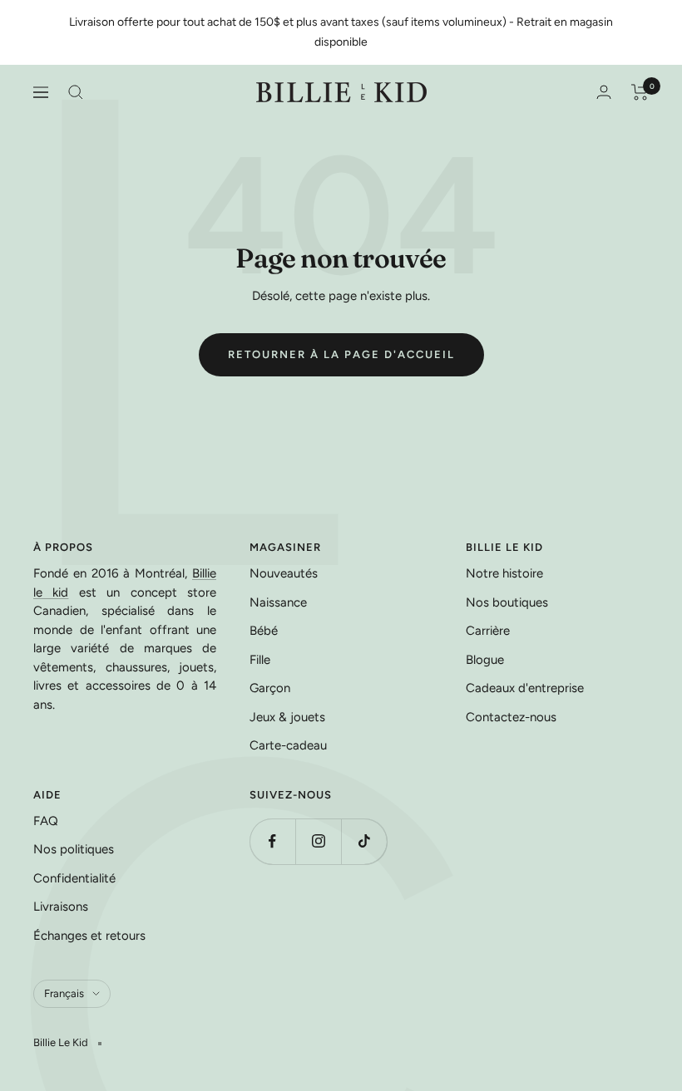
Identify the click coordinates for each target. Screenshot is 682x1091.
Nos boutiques (507, 602)
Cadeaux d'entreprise (525, 688)
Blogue (485, 659)
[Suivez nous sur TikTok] (364, 841)
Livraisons (60, 906)
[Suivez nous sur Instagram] (318, 841)
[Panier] (640, 92)
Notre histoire (504, 573)
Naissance (278, 602)
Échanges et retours (89, 935)
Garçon (270, 688)
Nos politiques (73, 849)
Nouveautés (284, 573)
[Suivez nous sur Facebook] (272, 841)
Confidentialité (74, 878)
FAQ (45, 820)
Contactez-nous (511, 717)
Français (64, 993)
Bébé (264, 630)
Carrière (488, 630)
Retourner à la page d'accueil (341, 354)
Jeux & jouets (287, 717)
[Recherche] (75, 92)
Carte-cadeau (288, 745)
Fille (260, 659)
